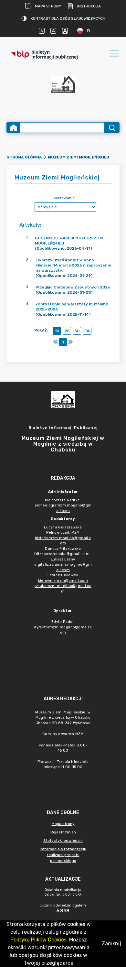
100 (87, 331)
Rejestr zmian (63, 832)
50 (77, 331)
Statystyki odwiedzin (63, 840)
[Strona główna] (13, 127)
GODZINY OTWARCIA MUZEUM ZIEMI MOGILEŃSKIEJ (70, 240)
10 (57, 331)
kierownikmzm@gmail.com (63, 581)
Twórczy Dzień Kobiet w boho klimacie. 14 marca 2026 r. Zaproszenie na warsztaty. (73, 265)
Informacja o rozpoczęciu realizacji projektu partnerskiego (63, 855)
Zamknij (111, 943)
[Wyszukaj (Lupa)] (111, 128)
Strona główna (24, 157)
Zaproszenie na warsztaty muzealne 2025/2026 (72, 306)
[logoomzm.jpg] (63, 89)
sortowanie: (65, 198)
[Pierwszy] (55, 342)
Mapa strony (48, 6)
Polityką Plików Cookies (38, 940)
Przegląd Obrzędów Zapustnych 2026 (73, 287)
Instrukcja (89, 6)
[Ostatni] (70, 342)
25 (67, 331)
